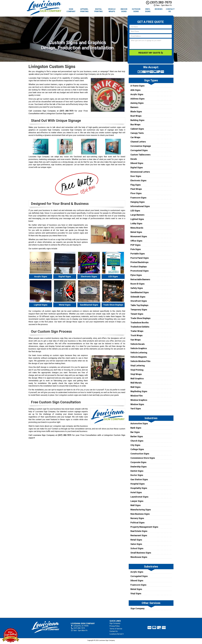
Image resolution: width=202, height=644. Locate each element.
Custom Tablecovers (140, 154)
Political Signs (137, 522)
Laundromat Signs (139, 497)
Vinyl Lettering (137, 365)
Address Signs (137, 98)
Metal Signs (136, 232)
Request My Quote (149, 53)
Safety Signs (136, 288)
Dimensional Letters (140, 172)
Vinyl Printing (136, 370)
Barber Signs (136, 436)
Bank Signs (135, 428)
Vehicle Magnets (138, 357)
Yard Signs (135, 408)
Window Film (136, 395)
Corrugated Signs (139, 150)
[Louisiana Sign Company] (45, 627)
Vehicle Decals (137, 344)
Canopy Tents (137, 133)
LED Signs (135, 210)
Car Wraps (135, 137)
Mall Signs (135, 505)
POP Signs (135, 245)
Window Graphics (138, 400)
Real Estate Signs (138, 531)
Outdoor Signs (136, 10)
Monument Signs (138, 236)
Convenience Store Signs (142, 458)
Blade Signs (136, 111)
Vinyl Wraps (136, 374)
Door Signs (135, 176)
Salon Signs (136, 544)
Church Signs (136, 441)
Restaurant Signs (138, 535)
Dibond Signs (136, 163)
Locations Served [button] (116, 634)
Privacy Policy (115, 626)
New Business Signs (140, 514)
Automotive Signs (139, 423)
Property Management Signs (144, 527)
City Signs (135, 445)
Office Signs (136, 241)
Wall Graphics (137, 378)
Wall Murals (136, 382)
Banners (134, 107)
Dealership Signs (138, 466)
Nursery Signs (137, 518)
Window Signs (137, 404)
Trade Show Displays (140, 318)
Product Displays (138, 266)
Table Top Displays (139, 305)
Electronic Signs (138, 180)
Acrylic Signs (136, 94)
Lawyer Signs (136, 501)
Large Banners (137, 215)
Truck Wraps (136, 335)
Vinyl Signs (147, 10)
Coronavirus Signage (140, 146)
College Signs (137, 449)
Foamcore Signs (138, 197)
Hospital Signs (137, 484)
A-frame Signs (137, 85)
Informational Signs (140, 206)
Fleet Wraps (136, 189)
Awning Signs (137, 103)
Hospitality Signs (138, 488)
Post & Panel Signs (139, 258)
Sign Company (71, 10)
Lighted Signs (137, 219)
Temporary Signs (138, 309)
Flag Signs (135, 185)
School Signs (136, 548)
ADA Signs (135, 90)
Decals (133, 159)
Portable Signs (137, 253)
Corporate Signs (138, 462)
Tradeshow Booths (139, 322)
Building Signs (137, 120)
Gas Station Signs (139, 479)
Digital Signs (136, 167)
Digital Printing (98, 10)
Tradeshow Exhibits (139, 327)
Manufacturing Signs (140, 509)
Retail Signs (136, 539)
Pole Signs (135, 249)
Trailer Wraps (136, 331)
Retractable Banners (140, 279)
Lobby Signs (136, 223)
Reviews (158, 9)
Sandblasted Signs (139, 292)
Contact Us (170, 10)
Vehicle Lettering (138, 352)
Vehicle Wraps (111, 10)
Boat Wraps (135, 116)
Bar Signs (135, 432)
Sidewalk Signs (137, 296)
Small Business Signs (140, 552)
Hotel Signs (136, 492)
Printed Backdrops (139, 262)
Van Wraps (135, 339)
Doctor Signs (136, 475)
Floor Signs (136, 193)
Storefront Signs (138, 301)
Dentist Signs (136, 471)
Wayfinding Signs (138, 391)
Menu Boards (136, 228)
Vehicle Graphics (138, 348)
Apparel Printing (84, 10)
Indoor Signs (124, 10)
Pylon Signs (136, 275)
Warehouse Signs (138, 557)
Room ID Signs (137, 284)
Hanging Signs (137, 202)
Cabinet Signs (137, 129)
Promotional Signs (139, 271)
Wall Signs (135, 387)
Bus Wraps (135, 124)
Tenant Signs (136, 314)
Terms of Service (116, 629)
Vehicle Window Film (140, 361)
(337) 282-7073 (160, 2)
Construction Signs (139, 453)
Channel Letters (138, 141)
